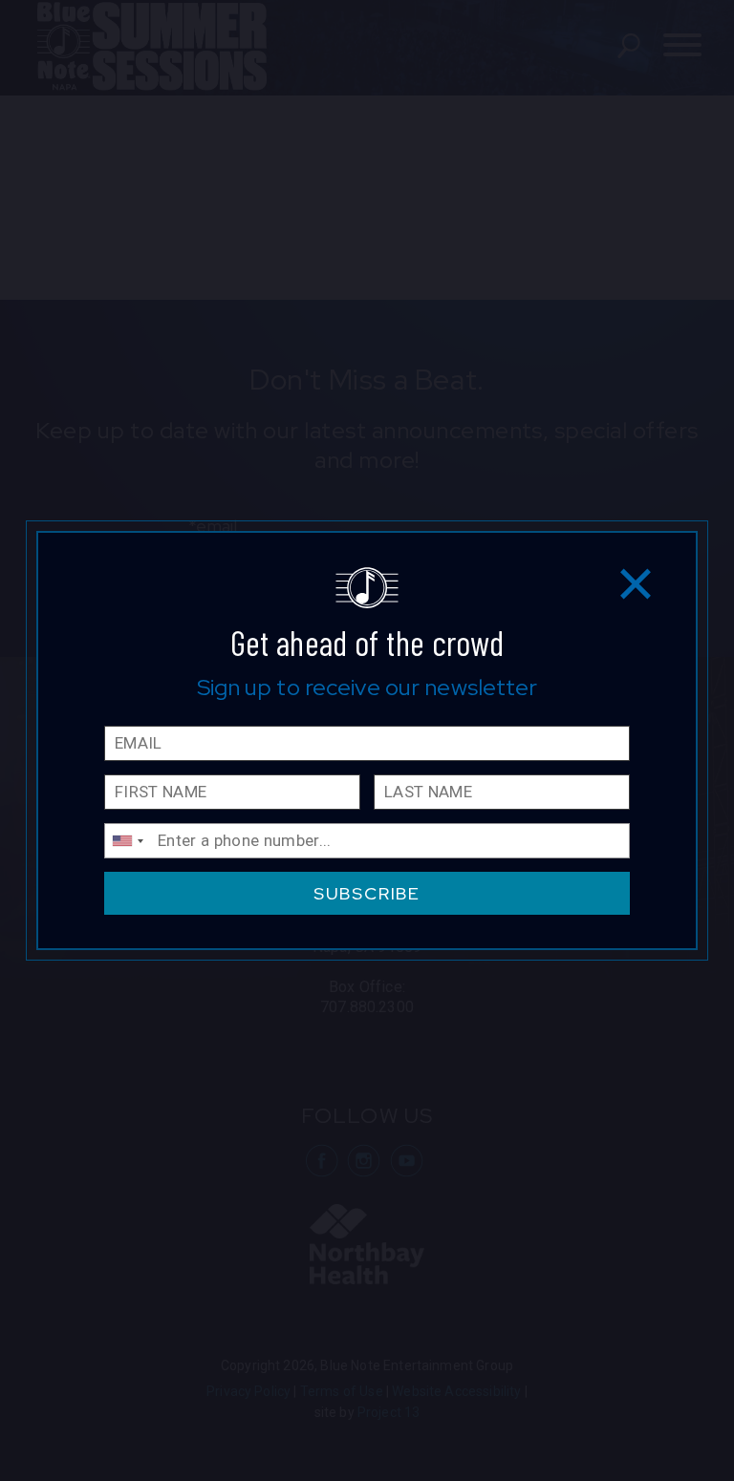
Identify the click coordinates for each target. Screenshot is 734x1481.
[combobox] (127, 840)
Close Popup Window (636, 583)
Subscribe (367, 893)
